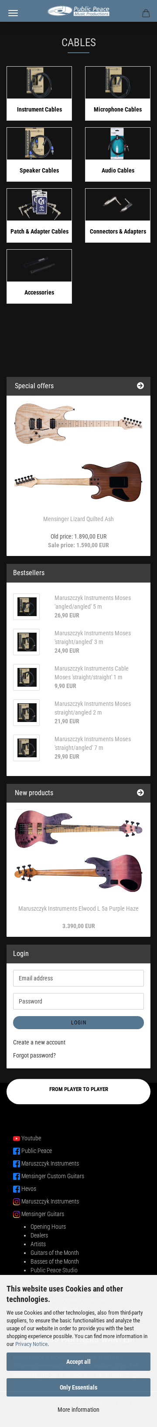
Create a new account (39, 1042)
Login (78, 1023)
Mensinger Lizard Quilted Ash (78, 518)
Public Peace (36, 1150)
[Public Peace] (78, 11)
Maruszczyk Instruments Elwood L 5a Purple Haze (78, 908)
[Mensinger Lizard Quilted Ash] (78, 453)
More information (78, 1409)
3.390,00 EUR (78, 925)
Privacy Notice (31, 1344)
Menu (13, 13)
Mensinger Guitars (42, 1213)
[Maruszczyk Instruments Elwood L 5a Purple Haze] (78, 851)
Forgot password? (34, 1055)
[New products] (140, 793)
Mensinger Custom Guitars (52, 1176)
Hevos (28, 1188)
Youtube (31, 1138)
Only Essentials (78, 1387)
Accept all (78, 1361)
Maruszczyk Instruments (50, 1163)
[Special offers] (140, 386)
